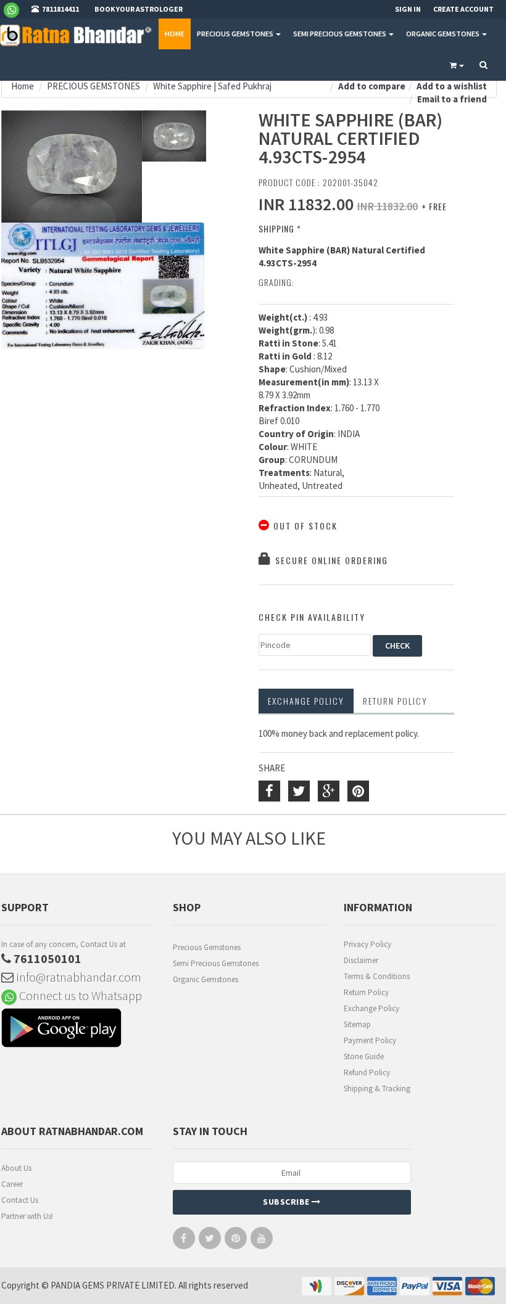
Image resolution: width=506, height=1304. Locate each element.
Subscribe (287, 1201)
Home (175, 33)
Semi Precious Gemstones (216, 963)
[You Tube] (262, 1240)
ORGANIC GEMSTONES (443, 33)
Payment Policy (370, 1040)
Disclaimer (361, 960)
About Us (16, 1168)
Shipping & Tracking (377, 1088)
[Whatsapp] (16, 9)
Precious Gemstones (207, 947)
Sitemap (357, 1024)
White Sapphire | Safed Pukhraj (212, 86)
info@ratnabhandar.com (77, 977)
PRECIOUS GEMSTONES (236, 33)
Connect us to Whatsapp (79, 995)
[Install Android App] (77, 1029)
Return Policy (366, 992)
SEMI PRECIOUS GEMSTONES (340, 33)
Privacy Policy (367, 944)
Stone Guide (364, 1056)
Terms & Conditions (377, 976)
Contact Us (19, 1200)
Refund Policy (367, 1072)
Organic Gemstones (205, 979)
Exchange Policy (306, 700)
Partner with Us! (27, 1216)
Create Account (463, 9)
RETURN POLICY (395, 700)
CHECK (397, 645)
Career (12, 1184)
